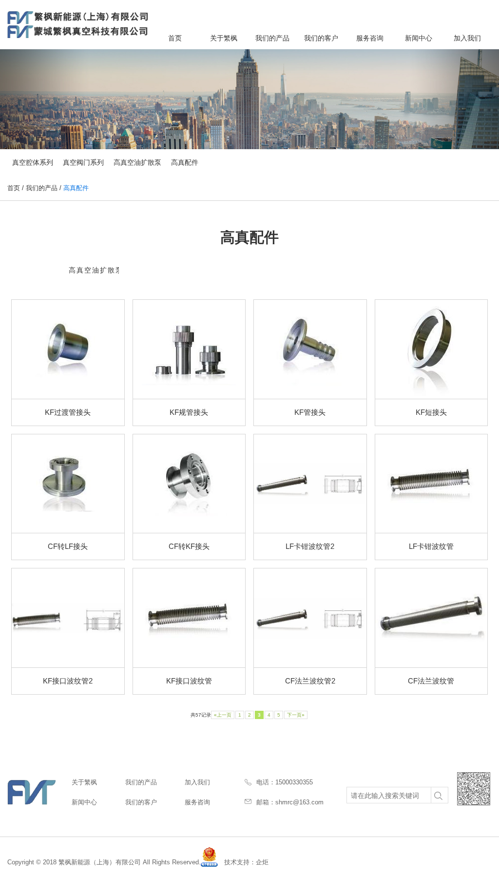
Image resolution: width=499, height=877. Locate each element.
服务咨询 (370, 38)
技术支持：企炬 (246, 862)
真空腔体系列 (32, 162)
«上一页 (222, 715)
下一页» (296, 715)
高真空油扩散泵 (137, 162)
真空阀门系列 (83, 162)
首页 (175, 38)
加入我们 (467, 38)
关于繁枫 (223, 38)
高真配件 (184, 162)
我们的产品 (272, 38)
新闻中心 (418, 38)
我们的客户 (321, 38)
